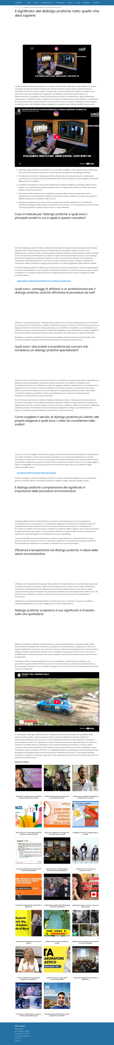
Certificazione (47, 3)
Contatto (96, 3)
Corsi (35, 3)
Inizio (29, 3)
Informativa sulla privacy (22, 1036)
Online (70, 3)
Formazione (60, 3)
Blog (78, 3)
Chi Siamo (86, 3)
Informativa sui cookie (22, 1034)
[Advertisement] (57, 30)
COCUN (18, 2)
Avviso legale (19, 1029)
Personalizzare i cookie (22, 1031)
